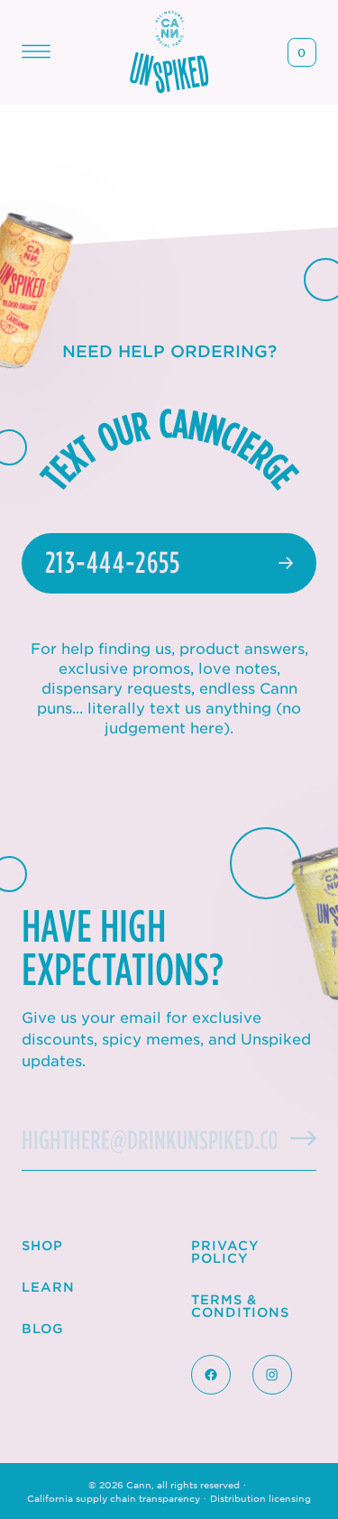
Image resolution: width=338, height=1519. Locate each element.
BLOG (43, 1328)
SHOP (42, 1245)
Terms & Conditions (240, 1306)
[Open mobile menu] (36, 51)
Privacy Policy (225, 1252)
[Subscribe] (289, 1130)
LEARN (48, 1286)
